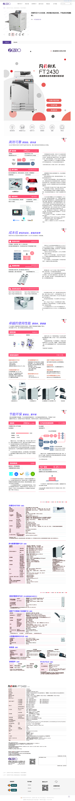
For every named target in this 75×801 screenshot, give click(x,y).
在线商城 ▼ (34, 3)
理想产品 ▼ (19, 3)
